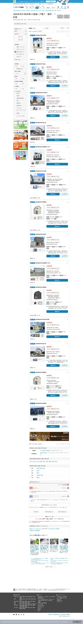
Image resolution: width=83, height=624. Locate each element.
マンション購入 (40, 599)
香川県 (21, 606)
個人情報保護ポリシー (57, 614)
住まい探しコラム (41, 606)
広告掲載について (60, 600)
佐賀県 (23, 607)
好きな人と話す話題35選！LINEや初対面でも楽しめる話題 (54, 546)
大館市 (47, 461)
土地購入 (39, 601)
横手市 (44, 461)
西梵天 (38, 472)
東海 (14, 602)
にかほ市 (37, 461)
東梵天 (42, 475)
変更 (26, 31)
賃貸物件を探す (17, 59)
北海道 (21, 596)
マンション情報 (40, 604)
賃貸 (38, 596)
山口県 (31, 605)
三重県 (29, 602)
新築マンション (33, 528)
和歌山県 (34, 603)
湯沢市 (53, 461)
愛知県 (21, 602)
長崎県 (26, 607)
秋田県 (31, 596)
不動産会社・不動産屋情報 (35, 530)
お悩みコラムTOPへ (49, 566)
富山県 (29, 601)
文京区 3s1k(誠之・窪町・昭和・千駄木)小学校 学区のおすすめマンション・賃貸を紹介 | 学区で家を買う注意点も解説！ (34, 548)
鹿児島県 (21, 608)
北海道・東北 (16, 596)
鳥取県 (26, 605)
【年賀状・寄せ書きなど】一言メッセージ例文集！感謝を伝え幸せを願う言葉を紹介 (44, 547)
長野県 (26, 601)
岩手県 (26, 596)
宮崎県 (34, 607)
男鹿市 (50, 461)
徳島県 (34, 605)
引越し (39, 610)
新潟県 (21, 601)
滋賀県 (29, 603)
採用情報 (68, 614)
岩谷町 (41, 468)
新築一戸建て (45, 600)
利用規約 (63, 614)
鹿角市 (56, 461)
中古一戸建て (50, 528)
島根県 (29, 605)
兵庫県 (23, 603)
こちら (60, 507)
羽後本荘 (44, 450)
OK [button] (77, 621)
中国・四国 (16, 605)
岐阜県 (23, 602)
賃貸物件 (57, 528)
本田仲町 (38, 475)
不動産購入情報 (40, 597)
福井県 (34, 601)
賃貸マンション (42, 596)
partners (24, 621)
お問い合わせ (59, 599)
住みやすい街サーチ (41, 605)
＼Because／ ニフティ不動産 (62, 596)
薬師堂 (45, 452)
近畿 (14, 603)
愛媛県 (23, 606)
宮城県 (29, 596)
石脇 (43, 468)
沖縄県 (24, 608)
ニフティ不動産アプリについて (62, 597)
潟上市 (31, 461)
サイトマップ (59, 601)
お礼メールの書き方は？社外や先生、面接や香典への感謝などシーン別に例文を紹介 (64, 547)
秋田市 (41, 461)
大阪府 (21, 603)
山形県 (34, 596)
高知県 (26, 606)
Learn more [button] (64, 621)
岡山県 (23, 605)
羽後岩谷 (48, 450)
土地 (54, 528)
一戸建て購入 (40, 600)
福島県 (21, 597)
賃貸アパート (48, 596)
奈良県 (31, 603)
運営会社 (50, 614)
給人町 (38, 470)
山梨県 (23, 601)
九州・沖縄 (16, 607)
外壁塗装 (39, 609)
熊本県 (29, 607)
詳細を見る (53, 57)
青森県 (23, 596)
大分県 (31, 607)
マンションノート (36, 507)
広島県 (21, 605)
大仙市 (34, 461)
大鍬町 (38, 468)
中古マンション (39, 528)
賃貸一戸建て (53, 596)
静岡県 (26, 602)
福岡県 (21, 607)
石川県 (31, 601)
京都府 (26, 603)
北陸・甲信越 (16, 601)
